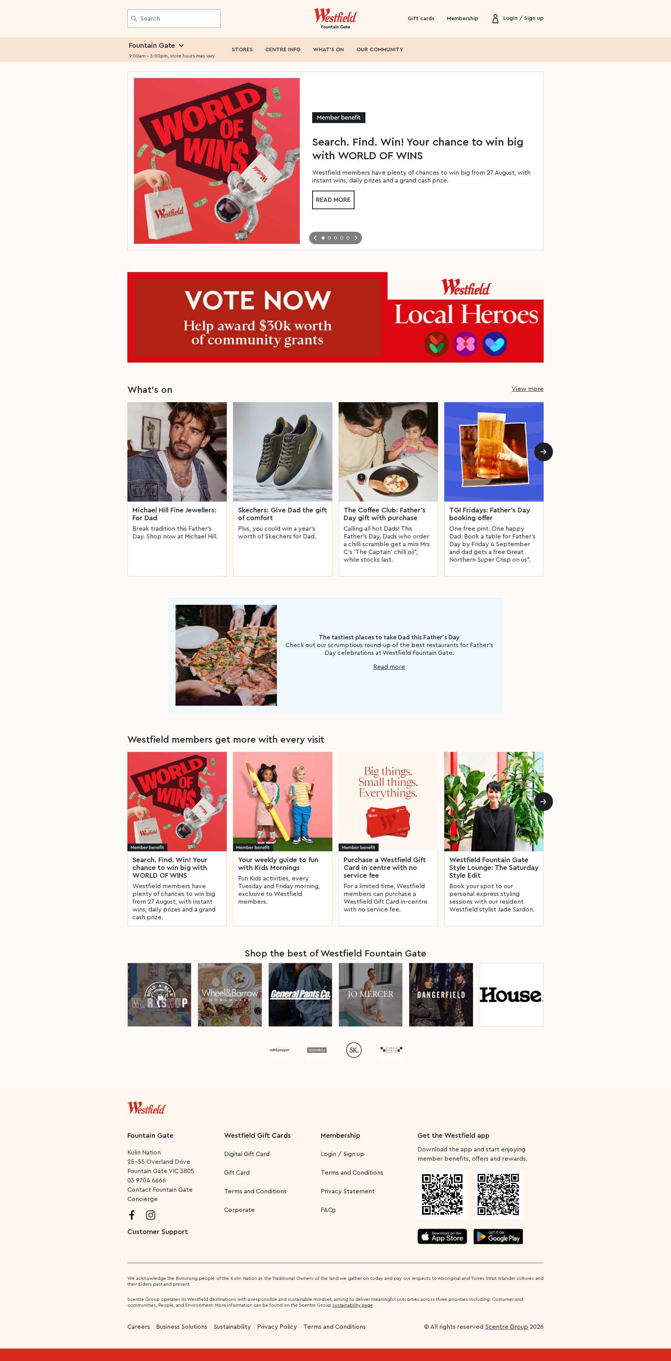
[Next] (543, 452)
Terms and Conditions (255, 1191)
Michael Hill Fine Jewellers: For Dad (174, 514)
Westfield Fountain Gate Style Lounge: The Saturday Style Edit (494, 867)
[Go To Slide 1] (323, 238)
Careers (138, 1327)
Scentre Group (506, 1327)
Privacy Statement (348, 1191)
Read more (333, 200)
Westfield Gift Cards (257, 1135)
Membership (462, 18)
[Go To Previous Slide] (315, 238)
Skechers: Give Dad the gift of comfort (282, 514)
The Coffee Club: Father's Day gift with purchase (385, 514)
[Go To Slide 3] (335, 238)
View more (528, 389)
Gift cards (421, 18)
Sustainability (232, 1327)
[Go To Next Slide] (355, 238)
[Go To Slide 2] (329, 238)
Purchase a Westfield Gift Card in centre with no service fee (385, 867)
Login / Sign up (342, 1154)
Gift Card (237, 1173)
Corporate (239, 1210)
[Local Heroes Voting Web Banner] (335, 317)
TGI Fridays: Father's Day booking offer (489, 514)
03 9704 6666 (146, 1180)
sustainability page (352, 1305)
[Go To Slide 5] (347, 238)
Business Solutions (181, 1327)
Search (150, 19)
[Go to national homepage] (146, 1106)
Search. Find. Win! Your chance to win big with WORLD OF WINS (169, 867)
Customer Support (157, 1231)
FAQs (328, 1210)
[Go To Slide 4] (341, 238)
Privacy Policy (277, 1327)
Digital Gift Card (246, 1154)
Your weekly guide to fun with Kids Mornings (278, 863)
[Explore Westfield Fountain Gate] (335, 18)
